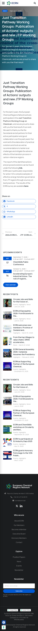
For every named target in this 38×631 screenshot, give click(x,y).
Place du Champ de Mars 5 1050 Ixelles (20, 493)
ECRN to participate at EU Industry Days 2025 (23, 440)
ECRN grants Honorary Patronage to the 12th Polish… (23, 453)
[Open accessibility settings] (4, 622)
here (26, 186)
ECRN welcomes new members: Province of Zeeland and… (23, 327)
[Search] (35, 3)
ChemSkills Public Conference (20, 263)
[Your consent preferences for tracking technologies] (4, 627)
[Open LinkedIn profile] (21, 506)
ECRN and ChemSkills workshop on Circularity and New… (23, 427)
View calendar (10, 285)
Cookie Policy (26, 610)
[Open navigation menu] (3, 3)
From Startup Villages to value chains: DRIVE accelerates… (23, 339)
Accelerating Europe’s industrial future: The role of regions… (22, 276)
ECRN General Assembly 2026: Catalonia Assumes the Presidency (24, 352)
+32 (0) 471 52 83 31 (20, 497)
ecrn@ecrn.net (20, 501)
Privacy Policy (13, 610)
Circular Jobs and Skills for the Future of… (23, 300)
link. (21, 168)
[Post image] (7, 303)
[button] (19, 201)
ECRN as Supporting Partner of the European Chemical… (23, 364)
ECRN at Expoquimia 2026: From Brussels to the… (23, 313)
